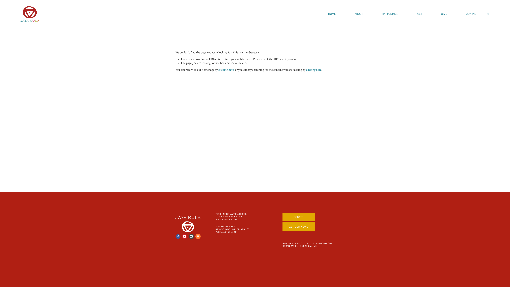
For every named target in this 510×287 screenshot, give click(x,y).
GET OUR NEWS (298, 226)
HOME (332, 13)
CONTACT (472, 13)
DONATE (298, 217)
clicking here (226, 69)
